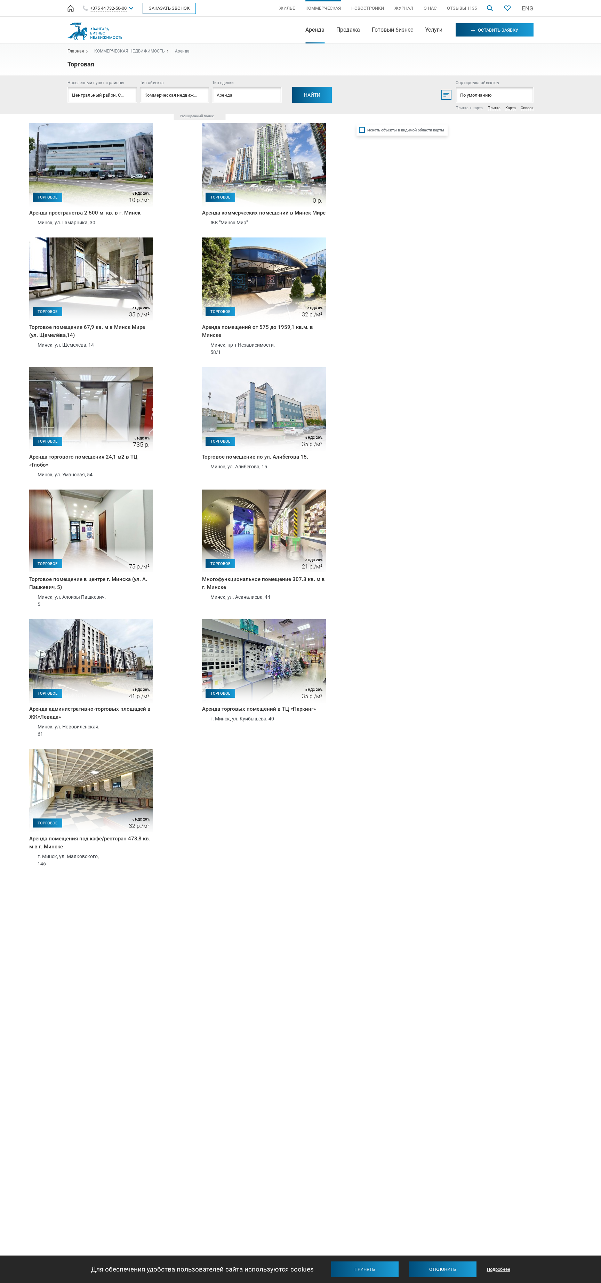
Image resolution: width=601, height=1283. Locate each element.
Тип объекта (152, 83)
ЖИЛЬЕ (287, 8)
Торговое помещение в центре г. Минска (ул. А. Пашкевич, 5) (88, 583)
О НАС (430, 8)
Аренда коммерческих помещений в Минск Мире (264, 213)
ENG (528, 8)
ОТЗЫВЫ (462, 8)
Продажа (348, 30)
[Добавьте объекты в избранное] (507, 8)
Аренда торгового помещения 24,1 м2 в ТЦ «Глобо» (83, 461)
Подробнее (498, 1269)
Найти (312, 95)
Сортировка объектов (477, 83)
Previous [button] (34, 155)
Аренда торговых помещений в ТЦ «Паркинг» (259, 709)
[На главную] (70, 8)
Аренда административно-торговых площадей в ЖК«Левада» (90, 713)
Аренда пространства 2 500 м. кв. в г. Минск (85, 213)
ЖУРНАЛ (403, 8)
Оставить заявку (498, 30)
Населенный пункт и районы (95, 83)
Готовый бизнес (392, 30)
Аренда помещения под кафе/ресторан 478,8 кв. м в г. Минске (89, 843)
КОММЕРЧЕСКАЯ (323, 8)
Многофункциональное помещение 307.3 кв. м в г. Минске (263, 583)
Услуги (433, 30)
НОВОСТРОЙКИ (367, 8)
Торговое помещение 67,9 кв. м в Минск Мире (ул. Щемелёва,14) (87, 331)
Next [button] (148, 155)
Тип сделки (223, 83)
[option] (91, 165)
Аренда (314, 30)
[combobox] (174, 95)
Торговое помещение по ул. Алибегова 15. (255, 457)
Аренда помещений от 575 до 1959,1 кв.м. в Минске (257, 331)
